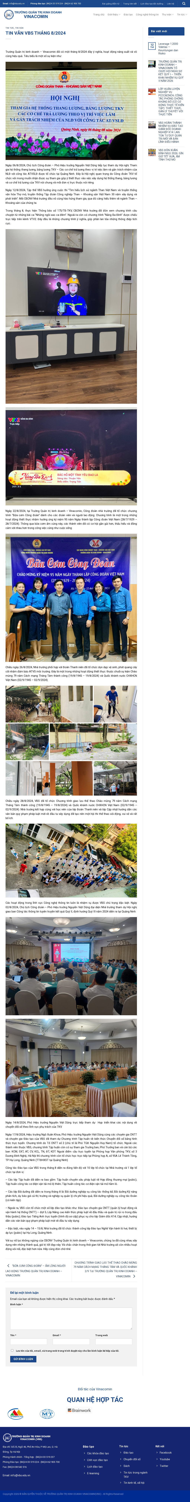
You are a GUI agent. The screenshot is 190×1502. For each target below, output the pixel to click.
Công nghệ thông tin (147, 14)
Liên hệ (170, 3)
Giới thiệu (113, 14)
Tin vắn (19, 28)
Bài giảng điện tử (110, 3)
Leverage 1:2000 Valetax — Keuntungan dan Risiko (168, 48)
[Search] (184, 3)
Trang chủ (98, 14)
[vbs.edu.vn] (33, 14)
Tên (13, 1335)
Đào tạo (128, 14)
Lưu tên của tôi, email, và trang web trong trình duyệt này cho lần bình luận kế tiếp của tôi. (67, 1350)
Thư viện (166, 14)
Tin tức (181, 14)
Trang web (101, 1335)
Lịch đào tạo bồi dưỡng (151, 3)
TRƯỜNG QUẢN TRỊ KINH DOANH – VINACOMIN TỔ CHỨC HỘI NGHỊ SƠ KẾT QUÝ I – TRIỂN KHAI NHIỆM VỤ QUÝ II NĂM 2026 (171, 71)
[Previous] (8, 1417)
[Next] (181, 1417)
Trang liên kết (130, 3)
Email (57, 1335)
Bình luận (16, 1304)
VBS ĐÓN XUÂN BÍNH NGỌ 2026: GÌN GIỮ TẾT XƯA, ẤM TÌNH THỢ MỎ (170, 155)
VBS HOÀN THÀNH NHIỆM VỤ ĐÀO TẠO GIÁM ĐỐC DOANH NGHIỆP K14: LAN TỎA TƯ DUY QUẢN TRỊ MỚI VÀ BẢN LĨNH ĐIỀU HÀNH (170, 132)
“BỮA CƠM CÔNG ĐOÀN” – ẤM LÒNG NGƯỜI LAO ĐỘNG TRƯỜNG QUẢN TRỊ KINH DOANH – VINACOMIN (35, 1270)
